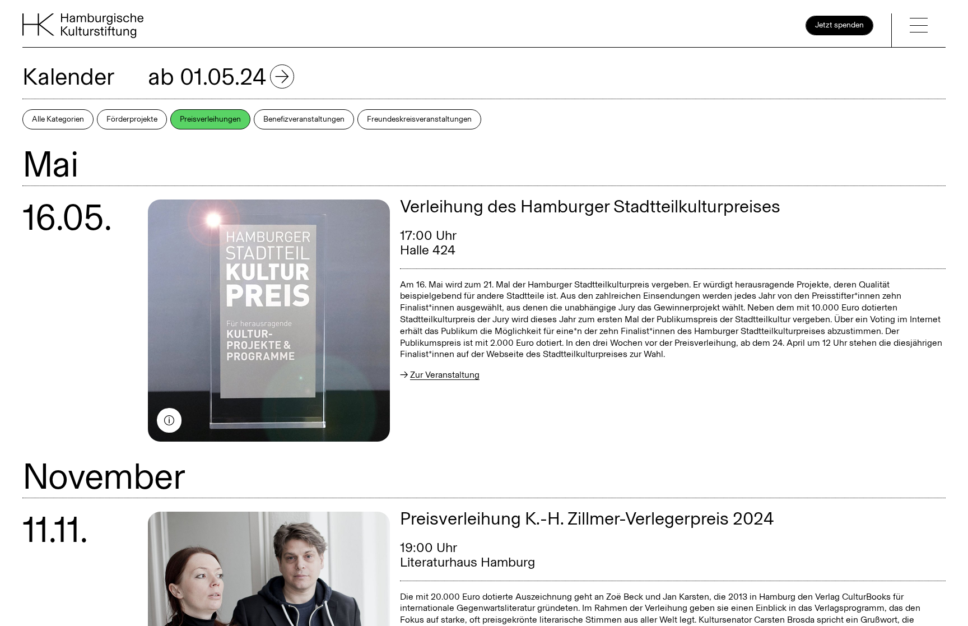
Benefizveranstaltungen (304, 119)
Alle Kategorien (58, 119)
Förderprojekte (131, 119)
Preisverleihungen (210, 119)
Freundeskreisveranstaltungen (419, 119)
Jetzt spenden (839, 25)
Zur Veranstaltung (445, 374)
